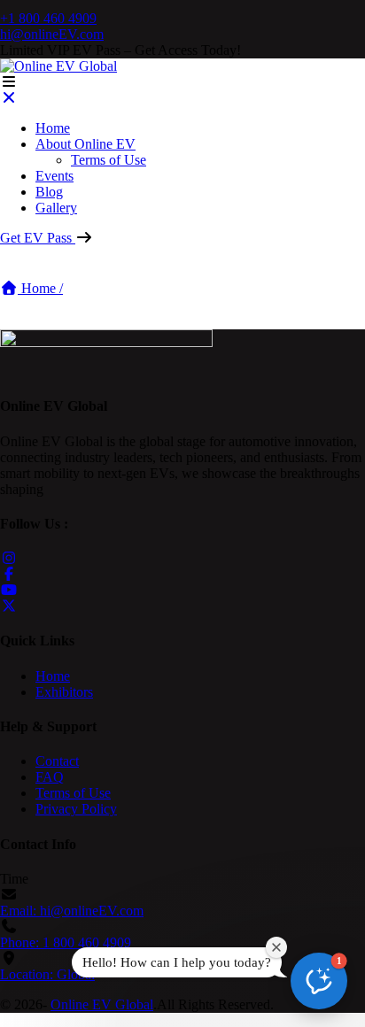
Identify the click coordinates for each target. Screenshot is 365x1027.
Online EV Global (101, 1004)
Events (54, 175)
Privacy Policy (76, 808)
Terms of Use (108, 159)
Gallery (56, 207)
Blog (49, 191)
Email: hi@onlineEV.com (72, 910)
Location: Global (47, 974)
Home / (40, 288)
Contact (57, 760)
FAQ (49, 776)
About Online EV (85, 143)
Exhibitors (64, 691)
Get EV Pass (37, 237)
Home (52, 127)
